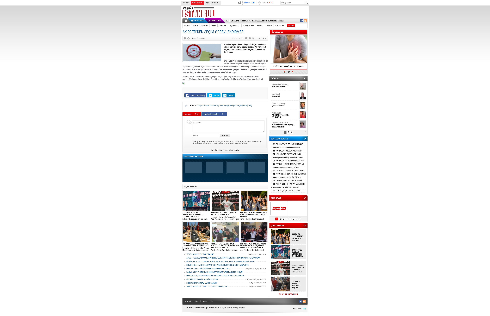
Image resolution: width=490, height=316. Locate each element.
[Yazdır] (253, 38)
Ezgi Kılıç (283, 114)
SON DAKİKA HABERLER (279, 139)
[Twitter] (188, 38)
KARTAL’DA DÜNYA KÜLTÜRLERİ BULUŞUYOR (202, 279)
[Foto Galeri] (197, 20)
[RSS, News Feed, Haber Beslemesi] (305, 20)
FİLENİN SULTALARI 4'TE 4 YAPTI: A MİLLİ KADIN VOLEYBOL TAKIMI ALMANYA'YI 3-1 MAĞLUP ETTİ (220, 261)
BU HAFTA (289, 294)
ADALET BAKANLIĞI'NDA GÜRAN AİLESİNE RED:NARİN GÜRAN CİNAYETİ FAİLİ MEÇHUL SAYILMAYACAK (223, 258)
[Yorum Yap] (246, 38)
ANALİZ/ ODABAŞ (282, 86)
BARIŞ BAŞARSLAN (279, 124)
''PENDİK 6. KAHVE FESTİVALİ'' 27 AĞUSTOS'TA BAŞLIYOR (206, 286)
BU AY (281, 294)
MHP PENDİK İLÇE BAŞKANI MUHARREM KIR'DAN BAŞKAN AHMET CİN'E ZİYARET (215, 276)
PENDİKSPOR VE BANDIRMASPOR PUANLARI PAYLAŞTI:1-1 (285, 149)
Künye (197, 301)
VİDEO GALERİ (276, 198)
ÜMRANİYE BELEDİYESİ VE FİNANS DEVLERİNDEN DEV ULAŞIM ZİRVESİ (286, 155)
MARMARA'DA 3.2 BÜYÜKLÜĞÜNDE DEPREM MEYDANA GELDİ (208, 269)
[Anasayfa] (185, 20)
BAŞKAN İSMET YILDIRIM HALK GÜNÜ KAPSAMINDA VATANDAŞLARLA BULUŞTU (214, 272)
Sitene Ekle (215, 3)
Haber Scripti (297, 309)
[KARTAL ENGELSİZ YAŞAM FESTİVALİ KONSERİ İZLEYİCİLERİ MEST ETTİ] (279, 208)
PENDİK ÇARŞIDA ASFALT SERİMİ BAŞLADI (201, 283)
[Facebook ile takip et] (301, 20)
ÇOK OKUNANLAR (277, 226)
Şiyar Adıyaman (282, 95)
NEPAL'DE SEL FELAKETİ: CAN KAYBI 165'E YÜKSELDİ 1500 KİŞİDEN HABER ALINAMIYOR (217, 265)
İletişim (205, 301)
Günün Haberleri (197, 3)
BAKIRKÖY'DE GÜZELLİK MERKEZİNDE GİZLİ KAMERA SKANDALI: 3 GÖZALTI (287, 145)
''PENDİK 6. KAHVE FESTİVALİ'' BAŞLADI (200, 254)
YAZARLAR (275, 78)
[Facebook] (185, 38)
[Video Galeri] (214, 20)
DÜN (296, 294)
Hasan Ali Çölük (281, 105)
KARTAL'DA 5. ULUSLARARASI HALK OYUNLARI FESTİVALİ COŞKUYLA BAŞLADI (286, 152)
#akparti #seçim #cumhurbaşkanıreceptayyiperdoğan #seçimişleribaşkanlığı (225, 105)
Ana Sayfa (186, 3)
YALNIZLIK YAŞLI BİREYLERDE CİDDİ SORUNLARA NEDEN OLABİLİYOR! (288, 67)
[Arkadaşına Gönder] (250, 38)
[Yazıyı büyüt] (264, 38)
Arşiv (207, 3)
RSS (212, 301)
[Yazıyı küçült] (258, 38)
